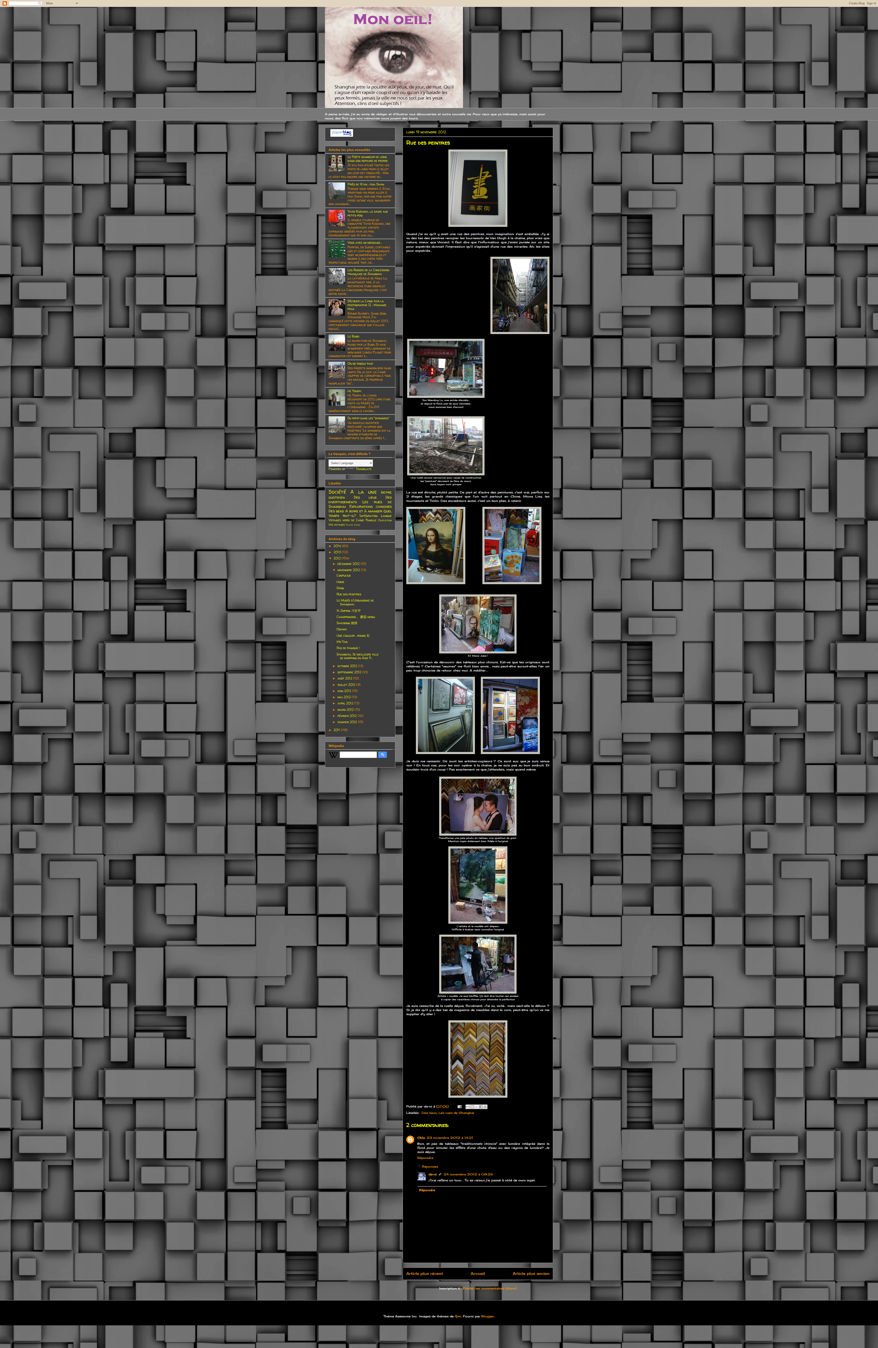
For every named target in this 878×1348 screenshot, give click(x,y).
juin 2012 (344, 691)
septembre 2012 (349, 672)
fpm (458, 1316)
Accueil (478, 1273)
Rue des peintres (349, 594)
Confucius (344, 575)
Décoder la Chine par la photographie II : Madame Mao (367, 305)
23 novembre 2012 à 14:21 (450, 1137)
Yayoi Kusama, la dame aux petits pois (368, 213)
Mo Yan (342, 641)
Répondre (425, 1158)
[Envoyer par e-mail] (468, 1107)
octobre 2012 (347, 666)
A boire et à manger (363, 511)
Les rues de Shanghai (456, 1113)
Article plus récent (424, 1273)
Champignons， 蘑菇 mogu (356, 617)
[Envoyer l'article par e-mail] (459, 1106)
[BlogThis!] (472, 1107)
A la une (363, 491)
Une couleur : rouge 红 (353, 635)
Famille (371, 520)
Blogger (487, 1316)
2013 (338, 552)
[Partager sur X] (476, 1107)
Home (340, 582)
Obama (342, 629)
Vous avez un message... (365, 242)
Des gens (336, 511)
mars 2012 (346, 709)
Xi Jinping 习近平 (349, 610)
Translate (364, 469)
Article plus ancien (531, 1273)
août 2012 (345, 678)
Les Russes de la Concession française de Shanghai (368, 272)
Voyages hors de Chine (346, 520)
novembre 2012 (349, 570)
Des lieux (429, 1113)
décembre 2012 (349, 564)
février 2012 (347, 716)
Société (337, 491)
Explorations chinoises (370, 506)
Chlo (421, 1137)
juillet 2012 (346, 684)
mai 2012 (344, 697)
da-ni (432, 1174)
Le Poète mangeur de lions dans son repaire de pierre (368, 159)
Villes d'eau (353, 525)
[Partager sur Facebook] (481, 1107)
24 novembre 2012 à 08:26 (468, 1174)
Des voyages (337, 525)
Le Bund (353, 336)
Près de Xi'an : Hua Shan (366, 184)
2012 (338, 558)
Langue (386, 516)
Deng (340, 588)
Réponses (430, 1166)
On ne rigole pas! (360, 363)
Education (385, 520)
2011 (337, 730)
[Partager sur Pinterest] (485, 1107)
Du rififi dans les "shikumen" (368, 418)
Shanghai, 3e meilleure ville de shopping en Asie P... (358, 656)
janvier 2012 (347, 722)
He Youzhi (354, 391)
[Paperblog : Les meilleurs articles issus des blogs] (342, 135)
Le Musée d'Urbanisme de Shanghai (355, 602)
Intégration (368, 516)
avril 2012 (345, 703)
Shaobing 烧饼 (347, 623)
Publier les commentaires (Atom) (490, 1288)
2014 (338, 546)
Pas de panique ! (348, 648)
